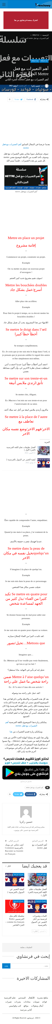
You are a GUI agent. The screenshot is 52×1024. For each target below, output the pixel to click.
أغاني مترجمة (26, 1010)
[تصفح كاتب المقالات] (26, 812)
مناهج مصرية (42, 998)
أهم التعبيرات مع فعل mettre (34, 787)
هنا (11, 731)
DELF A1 (44, 61)
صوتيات (36, 1002)
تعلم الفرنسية (41, 874)
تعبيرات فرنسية (18, 874)
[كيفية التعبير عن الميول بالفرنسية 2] (43, 463)
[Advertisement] (26, 122)
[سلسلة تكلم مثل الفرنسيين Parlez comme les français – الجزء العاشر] (14, 906)
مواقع (26, 1006)
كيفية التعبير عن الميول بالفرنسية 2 (21, 460)
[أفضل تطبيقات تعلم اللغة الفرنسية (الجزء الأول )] (43, 450)
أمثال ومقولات (37, 1006)
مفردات (17, 1002)
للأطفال (31, 998)
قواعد (44, 1002)
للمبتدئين (22, 998)
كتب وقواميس (15, 1006)
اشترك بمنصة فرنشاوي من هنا (26, 20)
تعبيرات (8, 1002)
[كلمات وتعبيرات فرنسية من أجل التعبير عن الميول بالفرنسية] (37, 906)
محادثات (27, 1002)
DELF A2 (34, 61)
